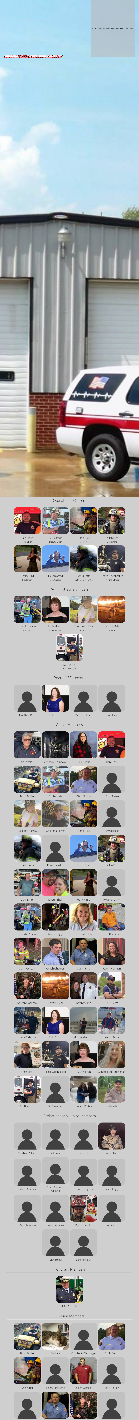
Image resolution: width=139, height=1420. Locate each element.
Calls (99, 28)
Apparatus (115, 28)
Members (106, 28)
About (132, 28)
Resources (124, 28)
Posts (94, 28)
